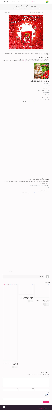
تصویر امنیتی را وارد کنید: (45, 396)
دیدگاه (48, 376)
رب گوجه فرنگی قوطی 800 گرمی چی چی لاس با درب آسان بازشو (26, 298)
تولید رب (24, 60)
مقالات (33, 8)
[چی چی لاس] (47, 2)
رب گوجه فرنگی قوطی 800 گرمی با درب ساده (10, 363)
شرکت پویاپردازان (41, 408)
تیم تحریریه (38, 12)
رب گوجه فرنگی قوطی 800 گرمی (17, 8)
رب (48, 181)
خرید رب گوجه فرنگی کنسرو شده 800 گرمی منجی (42, 301)
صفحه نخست (38, 8)
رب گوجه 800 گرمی (27, 8)
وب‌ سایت (16, 388)
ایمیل (33, 388)
